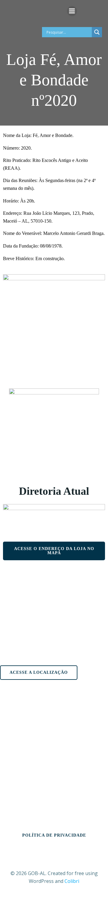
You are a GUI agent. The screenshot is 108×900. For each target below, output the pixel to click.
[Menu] (72, 11)
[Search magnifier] (97, 32)
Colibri (71, 881)
